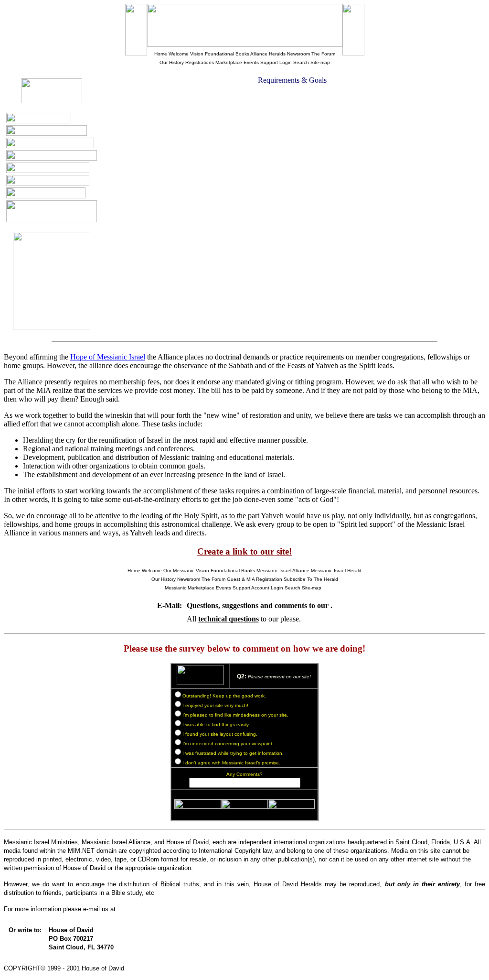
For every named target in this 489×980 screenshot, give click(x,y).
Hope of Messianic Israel (107, 357)
